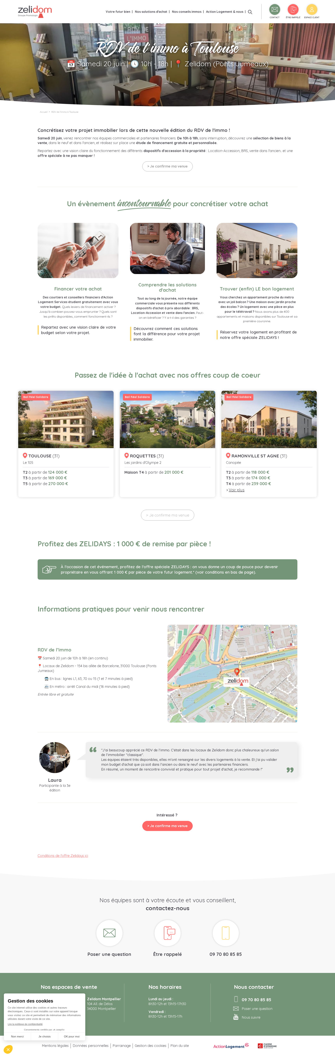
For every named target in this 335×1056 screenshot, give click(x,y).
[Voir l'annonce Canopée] (269, 444)
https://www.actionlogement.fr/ (231, 1045)
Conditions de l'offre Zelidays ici (63, 855)
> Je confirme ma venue (167, 166)
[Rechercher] (250, 11)
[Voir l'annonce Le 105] (66, 444)
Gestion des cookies (150, 1045)
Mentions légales (55, 1045)
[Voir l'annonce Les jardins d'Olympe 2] (167, 444)
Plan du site (179, 1045)
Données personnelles (91, 1045)
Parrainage (122, 1045)
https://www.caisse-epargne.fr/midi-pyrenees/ (267, 1045)
